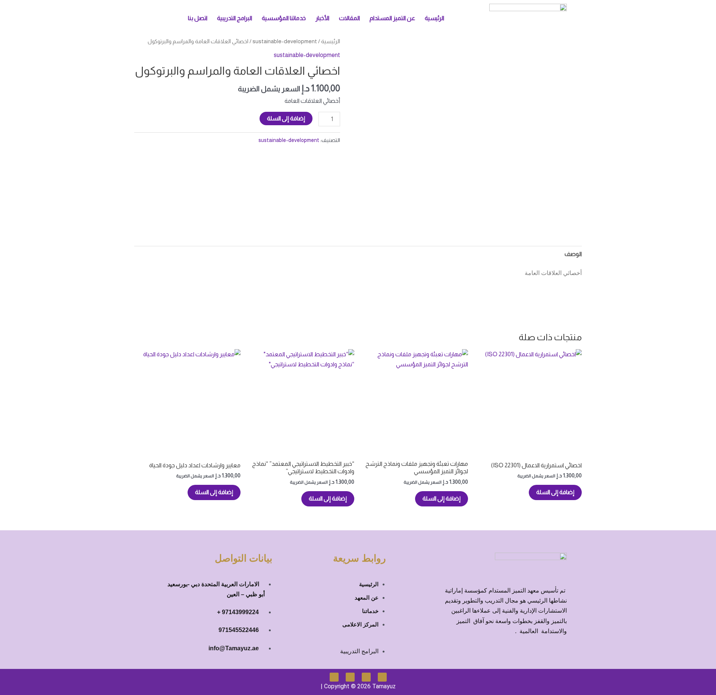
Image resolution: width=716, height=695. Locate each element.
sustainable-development (284, 41)
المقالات (349, 18)
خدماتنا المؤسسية (284, 18)
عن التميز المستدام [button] (392, 18)
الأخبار (322, 18)
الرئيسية (434, 18)
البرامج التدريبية (234, 18)
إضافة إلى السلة (286, 118)
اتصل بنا (197, 18)
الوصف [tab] (573, 254)
